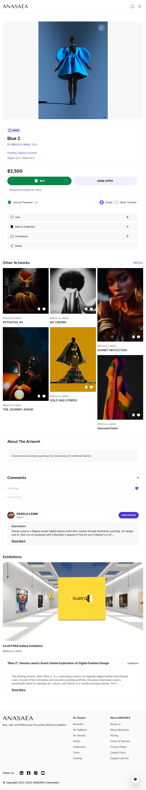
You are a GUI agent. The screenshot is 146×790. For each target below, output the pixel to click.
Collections (79, 746)
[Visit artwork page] (26, 291)
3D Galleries (80, 729)
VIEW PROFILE (128, 515)
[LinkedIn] (21, 773)
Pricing (114, 735)
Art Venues (79, 735)
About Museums (119, 729)
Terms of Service (120, 741)
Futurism (32, 152)
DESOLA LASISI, (21, 144)
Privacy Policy (118, 746)
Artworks (78, 724)
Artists (76, 741)
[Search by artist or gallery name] (132, 6)
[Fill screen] (101, 27)
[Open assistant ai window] (135, 779)
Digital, (22, 152)
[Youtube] (43, 773)
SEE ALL (138, 262)
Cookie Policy (118, 752)
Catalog (77, 758)
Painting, (12, 152)
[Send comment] (136, 488)
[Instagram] (36, 773)
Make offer (105, 180)
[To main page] (15, 6)
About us (115, 724)
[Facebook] (29, 773)
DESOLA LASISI (12, 651)
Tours (76, 752)
